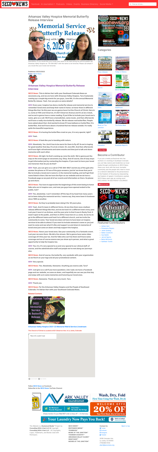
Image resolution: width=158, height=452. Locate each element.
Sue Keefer (105, 235)
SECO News (37, 386)
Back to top (126, 426)
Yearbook (35, 4)
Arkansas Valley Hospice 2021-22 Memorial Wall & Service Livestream (57, 327)
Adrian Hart (105, 226)
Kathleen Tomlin (106, 241)
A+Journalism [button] (47, 4)
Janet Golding (106, 230)
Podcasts (60, 4)
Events (77, 4)
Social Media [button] (105, 4)
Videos (69, 4)
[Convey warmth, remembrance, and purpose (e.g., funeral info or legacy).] (105, 99)
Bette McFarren (106, 239)
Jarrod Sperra (106, 237)
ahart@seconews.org (107, 445)
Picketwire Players (107, 228)
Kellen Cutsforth (107, 233)
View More (102, 150)
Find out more (104, 184)
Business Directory (89, 4)
